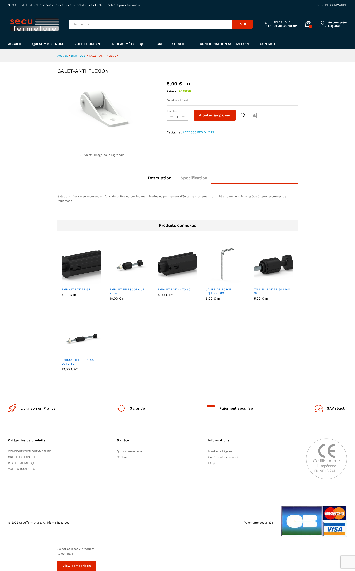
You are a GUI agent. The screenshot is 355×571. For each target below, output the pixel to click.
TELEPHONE (282, 22)
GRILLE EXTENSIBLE (173, 44)
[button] (67, 282)
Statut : (172, 90)
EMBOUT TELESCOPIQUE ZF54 (127, 291)
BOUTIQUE (78, 55)
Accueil (15, 44)
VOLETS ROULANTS (21, 468)
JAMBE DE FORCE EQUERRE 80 (218, 291)
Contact (267, 44)
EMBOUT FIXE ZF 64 (76, 289)
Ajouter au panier (215, 115)
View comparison (76, 566)
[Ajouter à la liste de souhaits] (243, 115)
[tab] (159, 180)
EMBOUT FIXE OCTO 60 (174, 289)
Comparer (254, 115)
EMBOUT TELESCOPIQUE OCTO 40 (79, 361)
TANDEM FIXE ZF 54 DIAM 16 (272, 291)
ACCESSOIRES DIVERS (198, 132)
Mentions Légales (220, 451)
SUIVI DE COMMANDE (332, 5)
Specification (194, 178)
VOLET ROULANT (88, 44)
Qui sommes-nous (48, 44)
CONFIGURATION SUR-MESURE (225, 44)
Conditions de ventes (224, 457)
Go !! (243, 24)
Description (159, 178)
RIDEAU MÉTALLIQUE (129, 44)
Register (334, 26)
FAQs (211, 463)
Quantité (172, 111)
